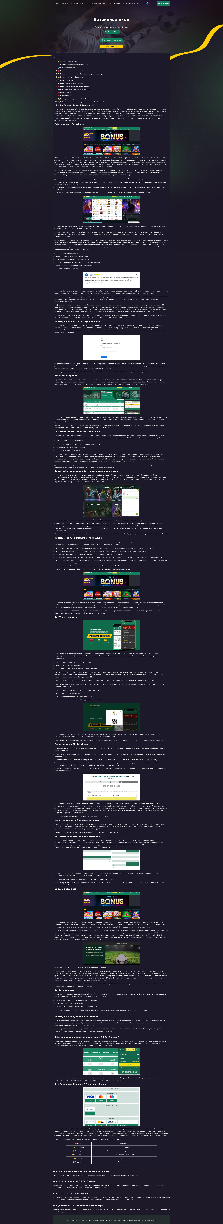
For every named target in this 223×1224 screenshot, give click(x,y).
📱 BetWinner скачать (66, 80)
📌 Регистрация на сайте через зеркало (74, 86)
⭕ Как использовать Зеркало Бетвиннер (74, 71)
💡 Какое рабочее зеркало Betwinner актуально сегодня (81, 74)
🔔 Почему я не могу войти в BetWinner (74, 99)
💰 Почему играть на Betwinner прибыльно (75, 77)
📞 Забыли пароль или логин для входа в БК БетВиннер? (81, 102)
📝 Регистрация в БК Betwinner (70, 83)
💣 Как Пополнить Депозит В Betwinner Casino (77, 105)
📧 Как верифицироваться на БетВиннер (74, 89)
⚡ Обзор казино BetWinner (69, 61)
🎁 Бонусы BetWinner (66, 92)
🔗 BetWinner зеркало (67, 68)
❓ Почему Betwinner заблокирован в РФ (74, 64)
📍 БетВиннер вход (66, 95)
